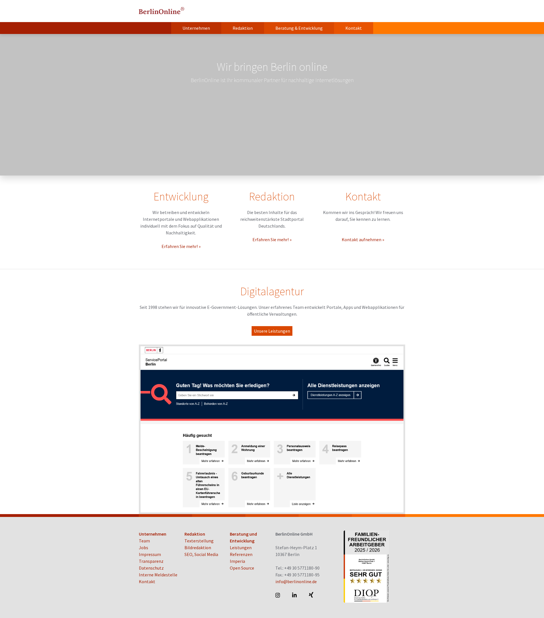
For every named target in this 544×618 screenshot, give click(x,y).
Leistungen (241, 547)
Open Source (242, 568)
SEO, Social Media (201, 554)
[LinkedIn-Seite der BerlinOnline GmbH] (295, 595)
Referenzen (241, 554)
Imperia (237, 561)
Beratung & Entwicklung (299, 28)
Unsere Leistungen (272, 331)
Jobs (143, 547)
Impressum (150, 554)
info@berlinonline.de (296, 581)
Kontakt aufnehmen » (363, 239)
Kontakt (353, 28)
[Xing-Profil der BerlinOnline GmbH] (311, 595)
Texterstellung (199, 541)
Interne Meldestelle (158, 575)
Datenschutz (151, 568)
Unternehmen (196, 28)
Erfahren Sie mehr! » (181, 246)
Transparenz (151, 561)
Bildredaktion (197, 547)
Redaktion (243, 28)
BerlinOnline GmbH (161, 11)
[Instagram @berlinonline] (278, 595)
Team (144, 541)
